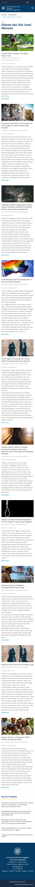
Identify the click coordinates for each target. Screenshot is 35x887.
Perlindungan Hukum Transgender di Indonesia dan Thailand (16, 280)
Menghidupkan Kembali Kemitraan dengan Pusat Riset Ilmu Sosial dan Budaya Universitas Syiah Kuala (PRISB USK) (16, 813)
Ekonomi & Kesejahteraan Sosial (11, 58)
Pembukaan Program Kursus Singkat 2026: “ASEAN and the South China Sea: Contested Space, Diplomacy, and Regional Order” (17, 804)
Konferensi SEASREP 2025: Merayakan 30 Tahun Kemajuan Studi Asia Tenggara (16, 829)
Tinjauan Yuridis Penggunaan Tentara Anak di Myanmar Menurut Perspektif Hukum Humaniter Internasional (16, 207)
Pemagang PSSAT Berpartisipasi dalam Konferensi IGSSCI (17, 835)
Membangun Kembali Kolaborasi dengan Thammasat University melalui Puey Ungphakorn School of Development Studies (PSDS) (16, 821)
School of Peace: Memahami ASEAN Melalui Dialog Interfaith (15, 738)
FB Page (18, 871)
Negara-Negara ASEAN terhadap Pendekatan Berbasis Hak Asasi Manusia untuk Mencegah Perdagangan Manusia (17, 450)
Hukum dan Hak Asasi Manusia (10, 60)
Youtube (30, 871)
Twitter (11, 871)
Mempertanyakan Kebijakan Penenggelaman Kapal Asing (12, 586)
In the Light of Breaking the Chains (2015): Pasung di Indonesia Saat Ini (15, 360)
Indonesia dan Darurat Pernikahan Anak (17, 664)
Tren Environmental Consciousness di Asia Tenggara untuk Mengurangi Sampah (16, 125)
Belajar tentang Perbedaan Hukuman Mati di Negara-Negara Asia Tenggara (16, 520)
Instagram (5, 871)
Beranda (4, 15)
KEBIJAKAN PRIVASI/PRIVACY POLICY (24, 884)
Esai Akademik (12, 15)
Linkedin (24, 871)
